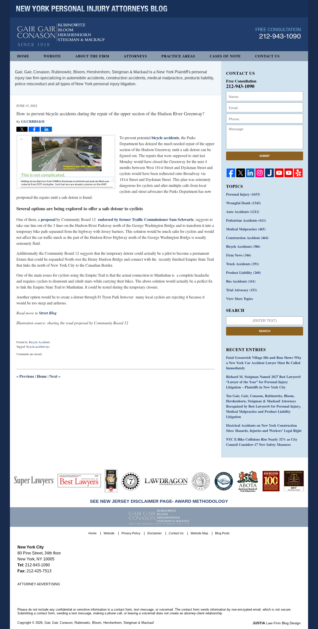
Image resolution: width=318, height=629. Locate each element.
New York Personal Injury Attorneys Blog (61, 35)
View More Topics (239, 298)
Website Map (199, 533)
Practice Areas (178, 56)
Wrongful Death (243, 203)
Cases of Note (225, 56)
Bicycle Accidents (39, 342)
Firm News (238, 255)
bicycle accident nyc (38, 346)
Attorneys (135, 56)
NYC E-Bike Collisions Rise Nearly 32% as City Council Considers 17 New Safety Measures (261, 442)
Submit (264, 155)
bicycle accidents (165, 137)
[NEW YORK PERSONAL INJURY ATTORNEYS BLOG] (91, 8)
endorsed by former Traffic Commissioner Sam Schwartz (146, 219)
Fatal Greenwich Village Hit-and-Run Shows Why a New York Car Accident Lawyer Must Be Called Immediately (263, 363)
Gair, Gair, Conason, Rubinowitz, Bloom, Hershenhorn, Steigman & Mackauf (99, 623)
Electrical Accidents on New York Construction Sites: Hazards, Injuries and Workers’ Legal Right (264, 428)
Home (23, 56)
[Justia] (269, 172)
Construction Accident (247, 237)
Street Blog (48, 313)
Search (264, 331)
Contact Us (267, 56)
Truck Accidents (242, 263)
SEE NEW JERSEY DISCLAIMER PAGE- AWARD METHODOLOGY (159, 501)
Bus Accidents (241, 281)
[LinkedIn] (250, 172)
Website (52, 56)
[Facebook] (231, 172)
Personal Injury (243, 194)
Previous (25, 376)
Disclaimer (154, 533)
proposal (48, 219)
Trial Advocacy (241, 290)
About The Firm (92, 56)
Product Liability (243, 272)
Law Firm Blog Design (277, 623)
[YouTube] (279, 172)
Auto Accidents (242, 211)
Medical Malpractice (246, 229)
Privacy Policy (130, 533)
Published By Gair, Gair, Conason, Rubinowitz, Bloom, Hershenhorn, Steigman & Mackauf (278, 33)
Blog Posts (222, 533)
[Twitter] (240, 172)
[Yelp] (298, 172)
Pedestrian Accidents (246, 220)
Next (54, 376)
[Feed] (260, 172)
